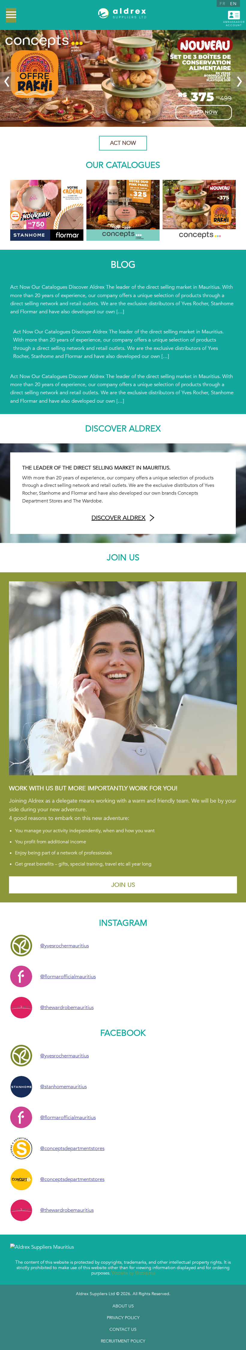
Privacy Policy (123, 1318)
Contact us (123, 1329)
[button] (7, 81)
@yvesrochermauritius (64, 945)
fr (223, 4)
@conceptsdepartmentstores (72, 1148)
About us (123, 1306)
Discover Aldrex (119, 518)
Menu (11, 15)
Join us (123, 885)
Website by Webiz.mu (133, 1273)
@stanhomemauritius (63, 1086)
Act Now (123, 143)
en (233, 4)
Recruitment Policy (123, 1341)
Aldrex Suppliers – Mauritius (122, 15)
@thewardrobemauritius (67, 1007)
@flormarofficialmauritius (68, 976)
